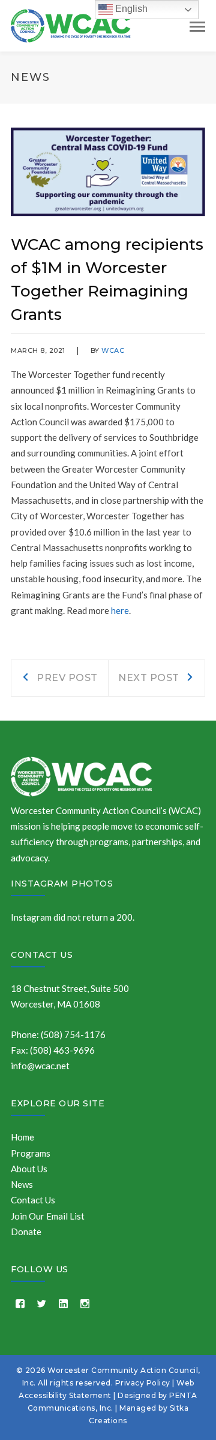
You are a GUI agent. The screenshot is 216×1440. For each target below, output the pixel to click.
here (120, 610)
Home (22, 1137)
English (130, 9)
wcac (112, 350)
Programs (30, 1153)
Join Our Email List (48, 1216)
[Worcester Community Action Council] (71, 24)
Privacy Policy (142, 1382)
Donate (26, 1231)
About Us (29, 1168)
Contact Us (42, 954)
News (22, 1184)
